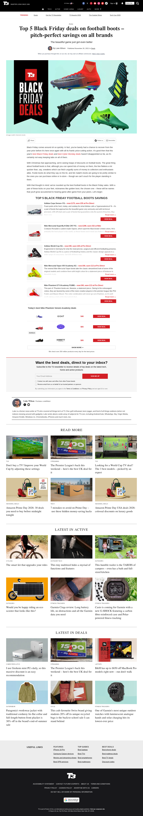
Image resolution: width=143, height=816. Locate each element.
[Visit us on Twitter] (87, 3)
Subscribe (129, 3)
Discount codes (108, 762)
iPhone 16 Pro (59, 750)
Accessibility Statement (43, 784)
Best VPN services (60, 762)
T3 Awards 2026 (75, 15)
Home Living (69, 9)
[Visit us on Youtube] (95, 3)
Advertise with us (82, 788)
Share (32, 140)
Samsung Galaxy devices (63, 754)
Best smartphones (85, 758)
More (97, 9)
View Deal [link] (101, 316)
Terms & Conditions (72, 389)
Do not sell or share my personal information (71, 792)
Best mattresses (84, 762)
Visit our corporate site (97, 809)
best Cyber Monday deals (69, 154)
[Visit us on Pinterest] (91, 3)
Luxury (80, 9)
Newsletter (112, 140)
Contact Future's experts (67, 784)
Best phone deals (109, 750)
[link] (34, 211)
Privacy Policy (87, 389)
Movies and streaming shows (64, 758)
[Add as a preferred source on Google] (71, 800)
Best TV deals (107, 758)
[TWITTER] (25, 404)
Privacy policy (50, 788)
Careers (95, 788)
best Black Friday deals (43, 154)
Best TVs (81, 754)
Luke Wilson (61, 48)
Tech (50, 9)
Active (57, 9)
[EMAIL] (29, 404)
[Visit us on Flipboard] (102, 3)
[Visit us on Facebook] (83, 3)
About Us (85, 784)
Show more (77, 347)
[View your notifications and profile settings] (122, 3)
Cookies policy (65, 788)
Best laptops (83, 750)
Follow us (100, 140)
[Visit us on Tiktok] (106, 3)
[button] (71, 316)
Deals (36, 15)
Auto (89, 9)
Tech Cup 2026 (115, 15)
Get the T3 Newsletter (53, 15)
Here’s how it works (98, 54)
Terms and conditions (100, 784)
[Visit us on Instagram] (98, 3)
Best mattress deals (110, 754)
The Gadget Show (95, 15)
